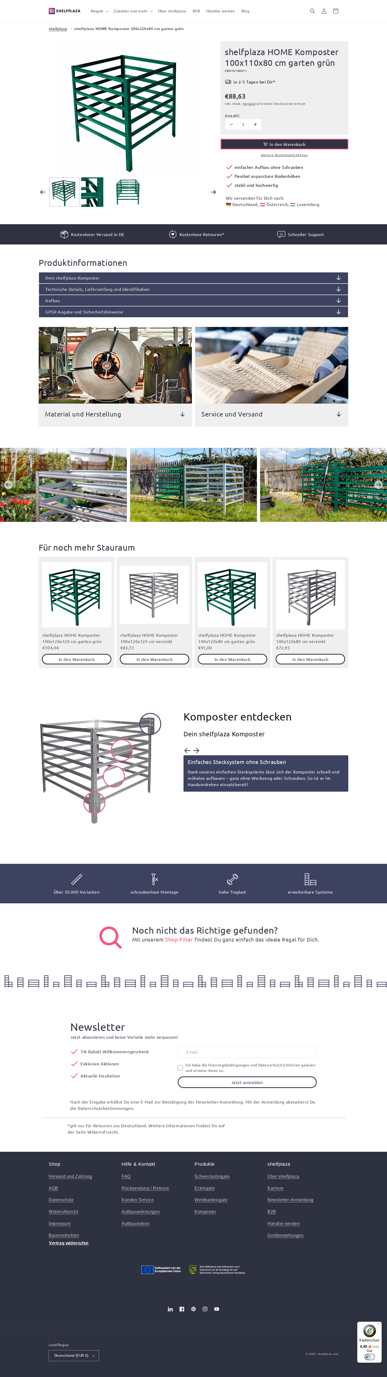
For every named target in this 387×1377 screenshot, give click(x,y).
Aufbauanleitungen (141, 1211)
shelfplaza (58, 29)
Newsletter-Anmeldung (290, 1200)
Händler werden (283, 1223)
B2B (271, 1211)
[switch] (369, 1357)
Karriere (275, 1188)
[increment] (255, 124)
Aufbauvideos (135, 1223)
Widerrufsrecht (63, 1211)
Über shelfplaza (283, 1176)
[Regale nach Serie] (110, 937)
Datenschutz (61, 1200)
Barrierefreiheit (64, 1235)
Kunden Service (138, 1200)
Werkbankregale (211, 1200)
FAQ (126, 1176)
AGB (53, 1188)
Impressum (60, 1223)
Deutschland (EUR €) (71, 1356)
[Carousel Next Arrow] (213, 192)
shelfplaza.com (327, 1354)
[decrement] (231, 124)
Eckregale (205, 1188)
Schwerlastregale (212, 1176)
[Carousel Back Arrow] (42, 192)
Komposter (205, 1211)
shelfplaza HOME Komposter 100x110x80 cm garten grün (129, 29)
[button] (99, 11)
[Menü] (378, 1325)
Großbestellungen (285, 1235)
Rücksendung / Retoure (145, 1188)
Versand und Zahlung (70, 1176)
